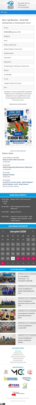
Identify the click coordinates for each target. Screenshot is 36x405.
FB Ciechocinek (18, 353)
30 (33, 258)
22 (28, 254)
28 (23, 258)
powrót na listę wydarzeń (18, 151)
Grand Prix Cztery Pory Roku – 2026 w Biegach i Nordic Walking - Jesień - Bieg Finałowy (21, 218)
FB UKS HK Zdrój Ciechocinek (18, 362)
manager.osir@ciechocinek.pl (12, 83)
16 (33, 249)
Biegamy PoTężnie (9, 174)
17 (2, 254)
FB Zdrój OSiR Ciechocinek (18, 356)
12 (13, 249)
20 (18, 254)
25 (8, 258)
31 (2, 263)
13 (18, 249)
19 (13, 254)
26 (13, 258)
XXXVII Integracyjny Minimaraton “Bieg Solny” (17, 167)
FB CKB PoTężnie (18, 360)
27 (18, 258)
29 (28, 258)
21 (23, 254)
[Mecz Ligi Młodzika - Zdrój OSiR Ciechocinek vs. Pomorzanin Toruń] (18, 127)
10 (2, 249)
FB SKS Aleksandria (18, 358)
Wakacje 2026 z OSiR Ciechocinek (13, 159)
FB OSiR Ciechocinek (18, 354)
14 (23, 249)
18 (8, 254)
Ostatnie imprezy (18, 269)
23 (33, 254)
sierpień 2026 (18, 231)
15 (28, 249)
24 (3, 258)
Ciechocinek (18, 351)
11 (7, 249)
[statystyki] (2, 404)
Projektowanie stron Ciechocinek (18, 400)
